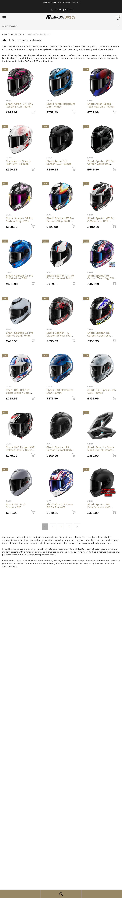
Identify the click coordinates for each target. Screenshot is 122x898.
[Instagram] (80, 468)
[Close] (100, 416)
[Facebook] (74, 468)
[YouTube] (86, 468)
